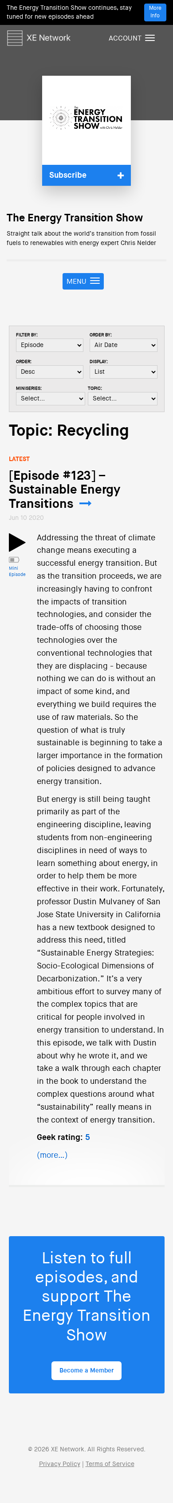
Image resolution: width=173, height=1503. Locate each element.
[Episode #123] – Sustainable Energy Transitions (64, 490)
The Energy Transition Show (75, 218)
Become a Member (86, 1371)
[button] (86, 175)
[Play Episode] (17, 548)
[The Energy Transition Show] (86, 120)
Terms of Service (110, 1464)
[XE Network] (39, 36)
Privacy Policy (59, 1464)
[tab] (86, 175)
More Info (155, 12)
